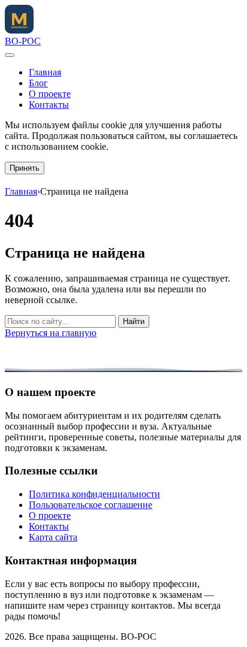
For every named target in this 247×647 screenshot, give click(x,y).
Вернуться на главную (51, 333)
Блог (38, 83)
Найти (133, 321)
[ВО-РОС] (19, 30)
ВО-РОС (23, 41)
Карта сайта (53, 537)
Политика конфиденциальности (94, 494)
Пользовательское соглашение (90, 505)
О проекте (50, 94)
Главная (45, 72)
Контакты (49, 104)
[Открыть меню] (9, 55)
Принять (25, 168)
